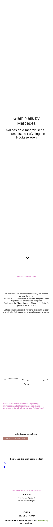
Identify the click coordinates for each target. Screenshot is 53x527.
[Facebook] (4, 467)
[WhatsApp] (5, 463)
